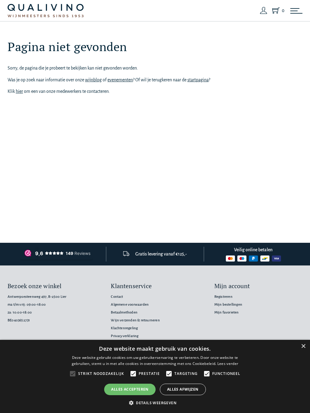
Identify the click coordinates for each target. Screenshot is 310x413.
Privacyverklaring (124, 336)
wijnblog (93, 79)
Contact (117, 297)
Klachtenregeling (124, 328)
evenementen (120, 79)
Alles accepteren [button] (129, 389)
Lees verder (227, 363)
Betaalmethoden (124, 312)
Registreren (223, 297)
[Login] (264, 11)
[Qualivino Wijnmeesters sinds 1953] (46, 11)
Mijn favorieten (226, 312)
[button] (155, 403)
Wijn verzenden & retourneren (135, 320)
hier (19, 91)
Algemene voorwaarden (130, 305)
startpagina (198, 79)
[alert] (155, 376)
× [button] (303, 346)
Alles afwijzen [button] (183, 389)
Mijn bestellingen (228, 305)
